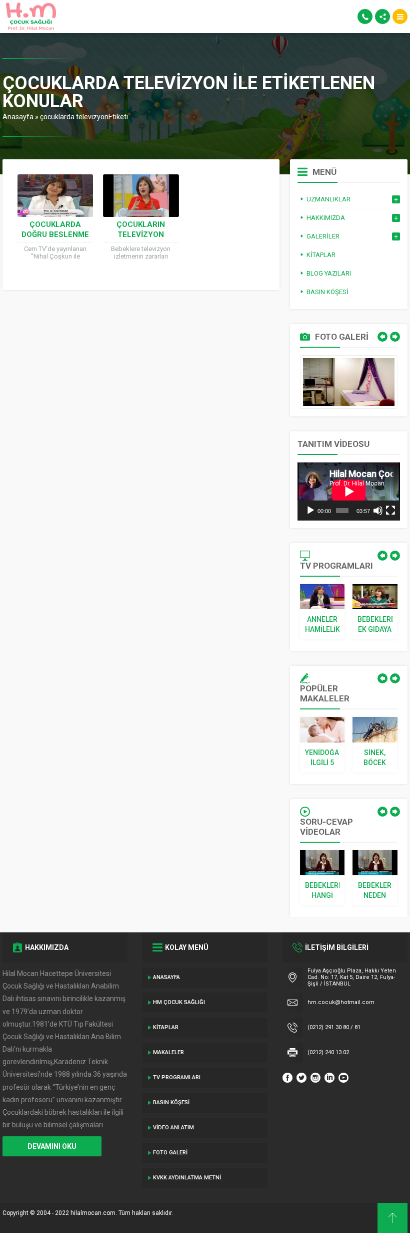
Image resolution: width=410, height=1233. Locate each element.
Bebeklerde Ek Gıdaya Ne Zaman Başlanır (375, 624)
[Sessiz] (378, 511)
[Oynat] (311, 511)
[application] (349, 491)
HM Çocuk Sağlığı (179, 1002)
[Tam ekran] (391, 511)
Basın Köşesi (171, 1102)
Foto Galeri (170, 1152)
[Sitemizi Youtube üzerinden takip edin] (343, 1078)
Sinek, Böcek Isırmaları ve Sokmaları (375, 758)
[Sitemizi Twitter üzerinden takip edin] (301, 1078)
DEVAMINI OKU (52, 1146)
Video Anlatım (173, 1127)
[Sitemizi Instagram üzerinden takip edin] (315, 1078)
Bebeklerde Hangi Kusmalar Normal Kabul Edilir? (322, 890)
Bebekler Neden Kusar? (375, 890)
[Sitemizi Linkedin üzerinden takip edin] (329, 1078)
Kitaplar (165, 1027)
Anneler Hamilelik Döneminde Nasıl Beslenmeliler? (322, 624)
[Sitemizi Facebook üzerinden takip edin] (287, 1078)
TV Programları (176, 1077)
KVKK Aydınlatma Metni (187, 1177)
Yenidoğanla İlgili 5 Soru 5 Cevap (322, 758)
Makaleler (168, 1052)
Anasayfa (18, 117)
